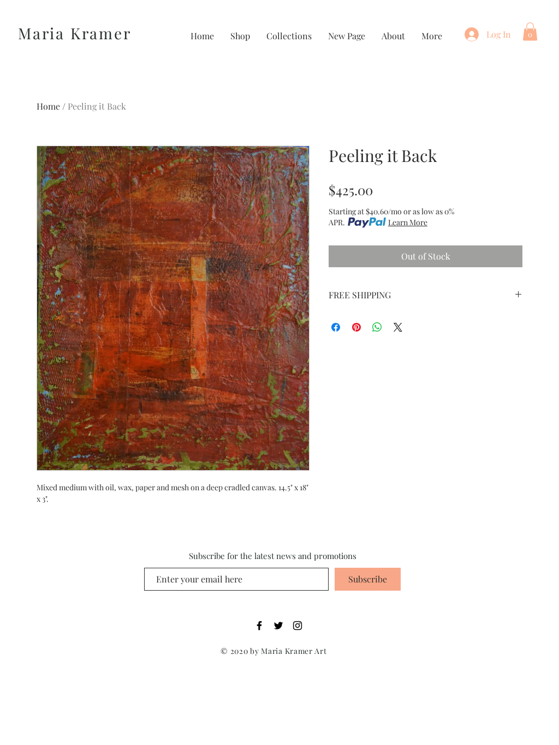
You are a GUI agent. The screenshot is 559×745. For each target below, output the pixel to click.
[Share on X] (398, 327)
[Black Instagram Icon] (298, 626)
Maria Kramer (75, 33)
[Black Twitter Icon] (278, 626)
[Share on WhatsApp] (377, 327)
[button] (530, 31)
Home (48, 106)
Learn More (407, 222)
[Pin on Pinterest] (356, 327)
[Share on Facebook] (335, 327)
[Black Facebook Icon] (259, 626)
